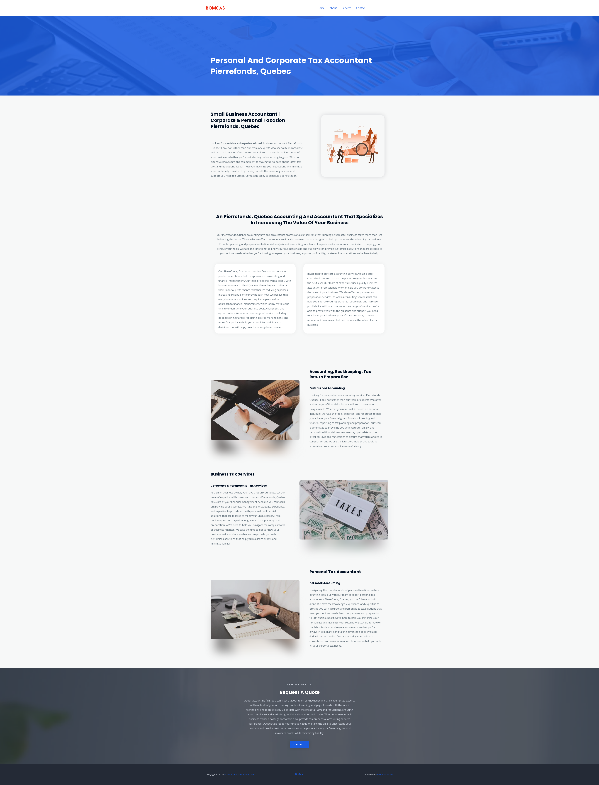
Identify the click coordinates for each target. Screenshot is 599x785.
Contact (360, 8)
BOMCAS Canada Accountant (239, 774)
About (333, 8)
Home (321, 8)
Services (346, 8)
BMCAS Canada (385, 774)
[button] (382, 8)
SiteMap (299, 774)
